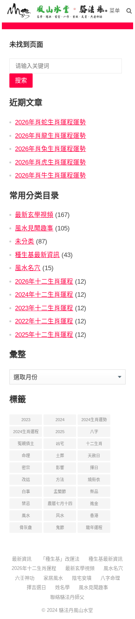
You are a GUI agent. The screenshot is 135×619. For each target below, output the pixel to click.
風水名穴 (27, 268)
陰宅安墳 (82, 578)
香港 (94, 515)
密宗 (26, 467)
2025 (60, 431)
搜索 (21, 80)
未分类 (24, 241)
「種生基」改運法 (60, 559)
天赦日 (94, 455)
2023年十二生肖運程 (44, 308)
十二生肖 (94, 443)
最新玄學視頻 (34, 214)
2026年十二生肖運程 (44, 281)
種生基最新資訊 (37, 254)
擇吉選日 (36, 587)
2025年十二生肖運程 (44, 334)
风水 (60, 515)
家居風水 (53, 578)
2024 (60, 419)
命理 (26, 455)
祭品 (94, 491)
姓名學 (62, 587)
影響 (60, 467)
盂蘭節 (60, 491)
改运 (26, 479)
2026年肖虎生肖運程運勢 (50, 162)
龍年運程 (94, 527)
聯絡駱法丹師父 (67, 597)
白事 (26, 491)
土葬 (60, 455)
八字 (94, 431)
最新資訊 (22, 559)
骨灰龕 (26, 527)
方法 (60, 479)
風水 (26, 515)
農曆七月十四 (60, 503)
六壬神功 (24, 578)
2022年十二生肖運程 (44, 321)
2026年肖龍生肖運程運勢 (50, 135)
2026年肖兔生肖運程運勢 (50, 148)
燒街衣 (94, 479)
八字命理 (110, 578)
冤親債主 (26, 443)
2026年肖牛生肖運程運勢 (50, 175)
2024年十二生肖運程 (44, 294)
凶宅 (60, 443)
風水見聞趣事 (34, 228)
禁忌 (26, 503)
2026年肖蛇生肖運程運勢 (50, 122)
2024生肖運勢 (94, 419)
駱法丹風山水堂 (76, 610)
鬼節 (60, 527)
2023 (25, 419)
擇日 (94, 467)
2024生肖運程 (26, 431)
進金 (94, 503)
